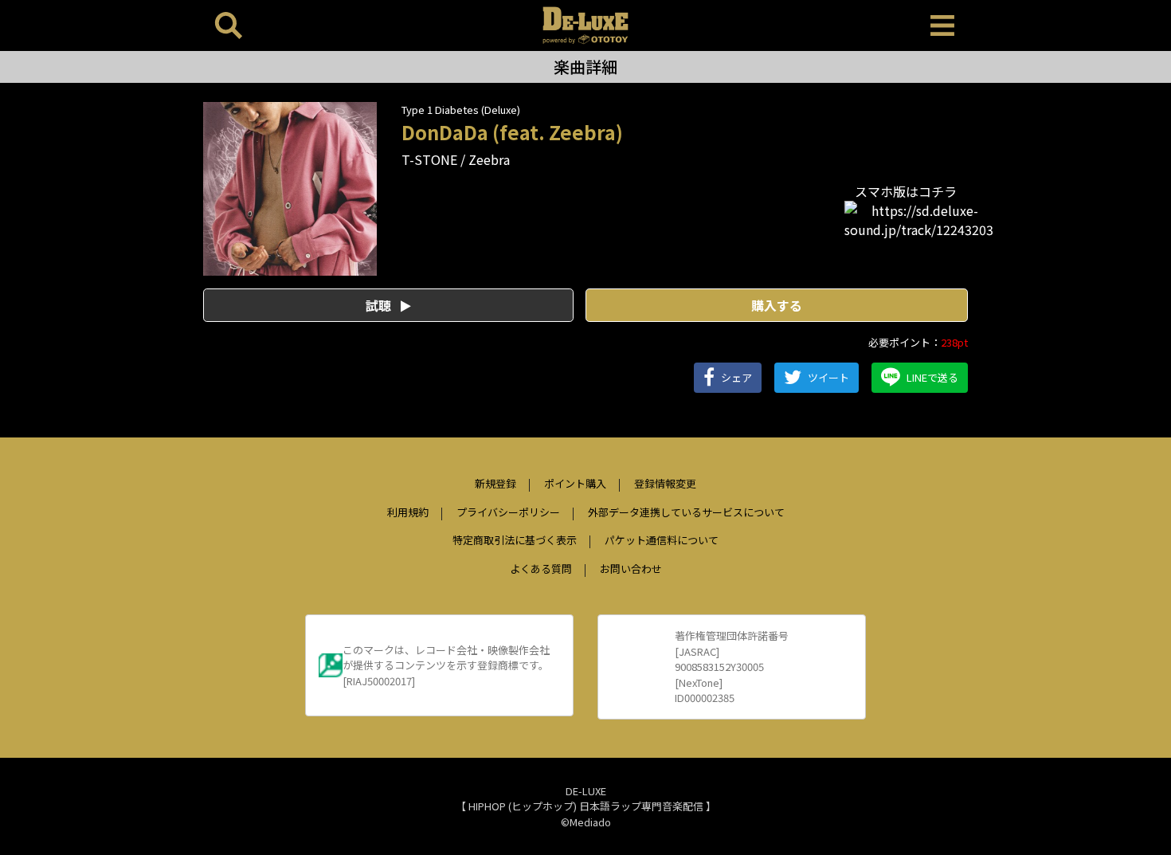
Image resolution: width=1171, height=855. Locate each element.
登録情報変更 (665, 483)
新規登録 (495, 483)
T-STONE (429, 159)
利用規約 (408, 512)
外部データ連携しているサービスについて (686, 512)
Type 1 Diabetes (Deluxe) (460, 109)
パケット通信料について (662, 539)
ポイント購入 (575, 483)
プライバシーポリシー (508, 512)
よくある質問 (541, 568)
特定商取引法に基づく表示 (514, 539)
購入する (776, 305)
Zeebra (489, 159)
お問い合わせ (631, 568)
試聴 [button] (380, 305)
